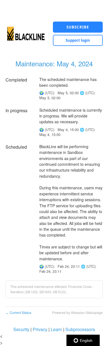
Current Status (18, 312)
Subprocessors (80, 329)
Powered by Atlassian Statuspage (77, 312)
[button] (78, 27)
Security (21, 329)
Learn (56, 329)
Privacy (40, 329)
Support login (78, 40)
